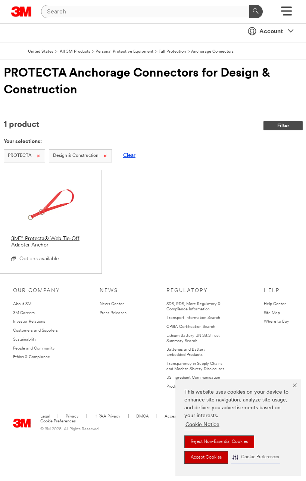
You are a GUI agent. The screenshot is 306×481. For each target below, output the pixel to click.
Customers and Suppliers (35, 331)
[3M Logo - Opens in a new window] (21, 11)
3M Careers (24, 313)
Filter (283, 125)
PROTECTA (20, 155)
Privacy (72, 417)
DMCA (142, 417)
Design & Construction (76, 155)
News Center (112, 304)
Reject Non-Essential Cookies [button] (219, 442)
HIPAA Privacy (107, 417)
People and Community (34, 349)
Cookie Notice (202, 425)
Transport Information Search (193, 318)
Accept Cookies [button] (206, 457)
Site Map (272, 313)
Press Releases (113, 313)
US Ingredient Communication (193, 378)
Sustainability (25, 340)
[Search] (256, 11)
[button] (255, 457)
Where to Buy (276, 322)
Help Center (275, 304)
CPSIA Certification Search (190, 327)
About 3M (22, 304)
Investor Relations (29, 322)
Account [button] (271, 32)
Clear (129, 155)
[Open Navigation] (286, 13)
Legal (45, 417)
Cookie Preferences (58, 421)
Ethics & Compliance (31, 357)
